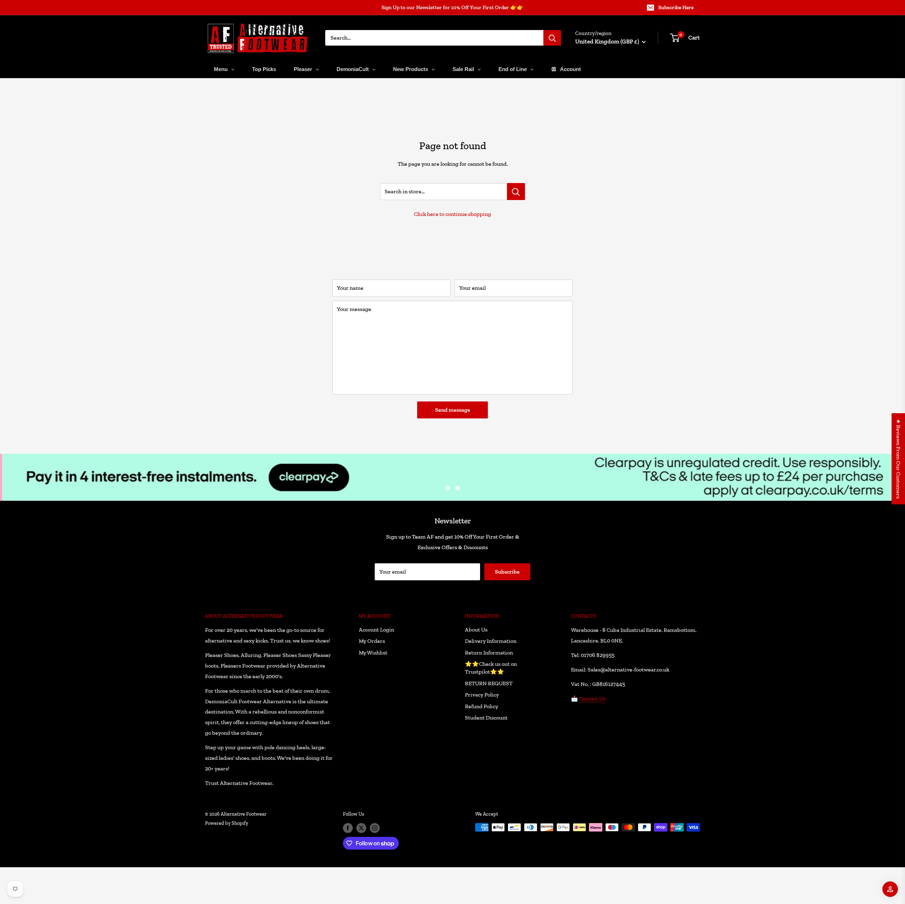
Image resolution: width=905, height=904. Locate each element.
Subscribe (452, 486)
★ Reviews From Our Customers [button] (898, 459)
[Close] (533, 394)
